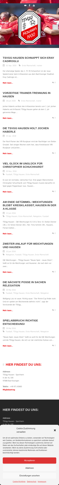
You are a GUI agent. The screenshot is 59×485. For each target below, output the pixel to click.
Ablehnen (29, 468)
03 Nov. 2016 (11, 171)
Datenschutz (31, 482)
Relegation (37, 216)
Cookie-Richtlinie (19, 482)
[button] (55, 430)
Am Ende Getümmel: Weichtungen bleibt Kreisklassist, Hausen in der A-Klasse (29, 205)
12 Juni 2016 (11, 213)
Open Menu (55, 27)
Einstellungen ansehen (29, 475)
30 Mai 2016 (11, 290)
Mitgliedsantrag (9, 390)
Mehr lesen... (8, 83)
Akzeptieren (29, 460)
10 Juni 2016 (11, 251)
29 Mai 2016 (11, 328)
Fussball (9, 174)
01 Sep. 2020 (11, 66)
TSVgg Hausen (19, 174)
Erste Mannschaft (29, 66)
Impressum (42, 482)
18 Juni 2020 (11, 101)
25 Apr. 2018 (11, 136)
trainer (39, 66)
